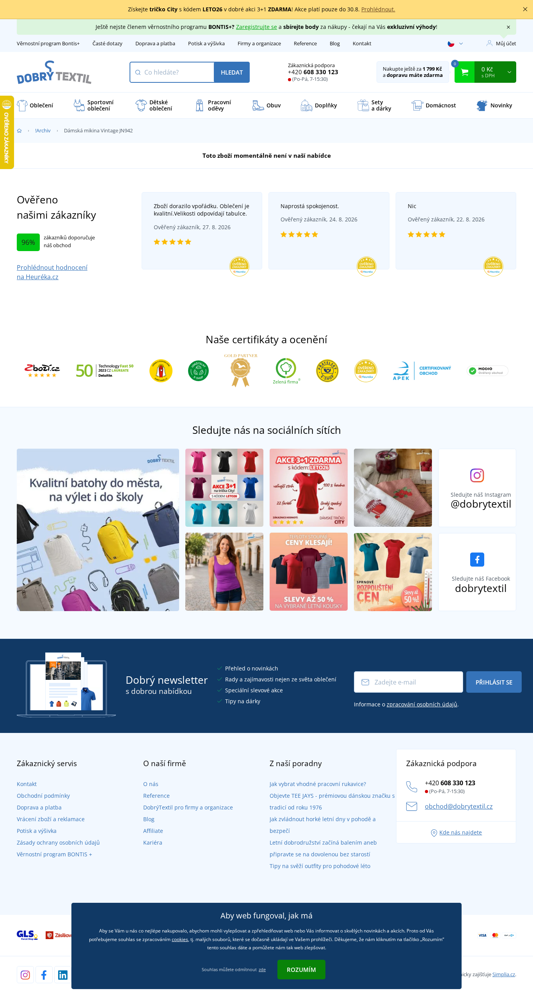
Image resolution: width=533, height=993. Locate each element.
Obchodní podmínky (43, 795)
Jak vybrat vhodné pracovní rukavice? (318, 784)
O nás (150, 784)
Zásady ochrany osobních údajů (58, 842)
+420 (313, 72)
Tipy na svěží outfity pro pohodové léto (320, 866)
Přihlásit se (494, 682)
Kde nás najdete (460, 832)
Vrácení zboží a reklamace (51, 819)
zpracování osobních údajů (422, 704)
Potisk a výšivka (206, 43)
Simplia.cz (503, 974)
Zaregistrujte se (256, 26)
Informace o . (406, 704)
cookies (180, 939)
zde (262, 969)
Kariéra (152, 842)
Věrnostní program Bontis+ (48, 43)
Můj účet (506, 43)
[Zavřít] (525, 9)
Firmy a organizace (259, 43)
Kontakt (362, 43)
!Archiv (43, 130)
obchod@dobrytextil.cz (459, 806)
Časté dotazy (107, 43)
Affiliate (153, 830)
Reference (305, 43)
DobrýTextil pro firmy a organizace (188, 807)
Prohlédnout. (378, 9)
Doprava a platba (155, 43)
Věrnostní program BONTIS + (54, 854)
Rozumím (301, 969)
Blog (335, 43)
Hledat (232, 72)
